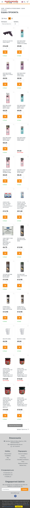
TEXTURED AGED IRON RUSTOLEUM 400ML (21, 240)
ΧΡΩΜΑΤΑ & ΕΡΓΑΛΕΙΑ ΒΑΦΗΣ (12, 8)
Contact (23, 455)
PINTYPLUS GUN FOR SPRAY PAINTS (8, 41)
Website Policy (23, 465)
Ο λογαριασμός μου (7, 472)
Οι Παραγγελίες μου (8, 474)
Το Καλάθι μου (8, 476)
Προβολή (16, 21)
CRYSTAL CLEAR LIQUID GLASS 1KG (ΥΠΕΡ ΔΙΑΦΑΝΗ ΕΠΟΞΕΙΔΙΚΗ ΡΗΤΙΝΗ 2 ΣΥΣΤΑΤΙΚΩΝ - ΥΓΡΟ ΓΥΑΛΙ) (22, 205)
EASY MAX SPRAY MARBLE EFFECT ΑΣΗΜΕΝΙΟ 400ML (7, 171)
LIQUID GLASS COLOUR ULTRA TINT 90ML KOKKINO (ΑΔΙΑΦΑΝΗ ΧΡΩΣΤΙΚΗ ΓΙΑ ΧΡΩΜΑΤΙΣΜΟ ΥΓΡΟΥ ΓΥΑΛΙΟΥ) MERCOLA (8, 372)
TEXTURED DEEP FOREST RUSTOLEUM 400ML (22, 276)
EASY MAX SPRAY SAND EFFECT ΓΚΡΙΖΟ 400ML (21, 74)
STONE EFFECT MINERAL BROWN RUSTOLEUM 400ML (21, 308)
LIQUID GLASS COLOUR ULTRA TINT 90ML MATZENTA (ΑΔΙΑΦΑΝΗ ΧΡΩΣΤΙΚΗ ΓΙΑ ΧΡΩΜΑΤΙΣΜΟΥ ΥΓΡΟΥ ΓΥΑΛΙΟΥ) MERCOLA (7, 402)
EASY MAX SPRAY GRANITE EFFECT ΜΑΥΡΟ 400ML (21, 107)
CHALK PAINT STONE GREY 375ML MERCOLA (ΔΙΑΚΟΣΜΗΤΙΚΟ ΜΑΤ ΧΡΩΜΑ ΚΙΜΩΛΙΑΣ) (8, 241)
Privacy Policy (23, 457)
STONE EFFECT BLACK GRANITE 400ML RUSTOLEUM (7, 308)
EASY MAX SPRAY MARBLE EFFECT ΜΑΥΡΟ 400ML (7, 107)
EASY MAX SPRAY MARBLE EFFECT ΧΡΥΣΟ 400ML (7, 139)
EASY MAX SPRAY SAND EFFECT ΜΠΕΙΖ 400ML (8, 74)
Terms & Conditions (22, 453)
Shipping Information (23, 463)
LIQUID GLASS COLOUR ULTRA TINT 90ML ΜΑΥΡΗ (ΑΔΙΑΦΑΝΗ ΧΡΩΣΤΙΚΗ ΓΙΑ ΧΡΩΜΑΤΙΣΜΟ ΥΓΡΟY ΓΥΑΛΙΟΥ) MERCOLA (22, 372)
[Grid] (9, 18)
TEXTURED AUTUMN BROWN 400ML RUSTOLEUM (7, 276)
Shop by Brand (8, 453)
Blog (8, 457)
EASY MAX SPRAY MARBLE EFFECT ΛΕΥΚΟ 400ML (21, 171)
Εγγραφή (24, 489)
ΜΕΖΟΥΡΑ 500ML (7, 339)
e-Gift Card (7, 459)
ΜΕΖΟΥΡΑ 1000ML (21, 339)
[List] (12, 18)
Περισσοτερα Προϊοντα (15, 425)
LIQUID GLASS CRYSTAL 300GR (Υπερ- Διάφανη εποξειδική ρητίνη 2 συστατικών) (7, 205)
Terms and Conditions (9, 506)
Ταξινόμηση (4, 21)
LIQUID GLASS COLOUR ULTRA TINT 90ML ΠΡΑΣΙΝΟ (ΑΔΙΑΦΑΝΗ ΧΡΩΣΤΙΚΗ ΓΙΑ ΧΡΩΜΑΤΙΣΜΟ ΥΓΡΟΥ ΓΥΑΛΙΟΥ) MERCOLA (22, 401)
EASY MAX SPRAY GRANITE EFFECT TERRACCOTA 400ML (22, 42)
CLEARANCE (8, 455)
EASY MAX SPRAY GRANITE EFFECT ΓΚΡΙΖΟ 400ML (21, 139)
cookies (27, 504)
